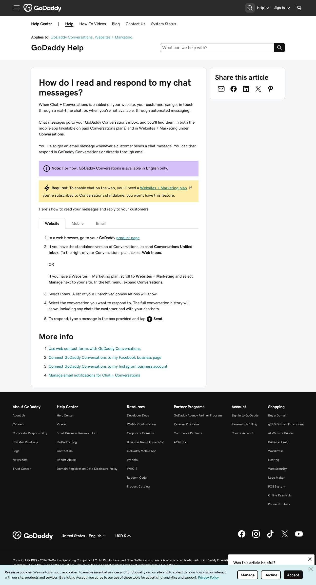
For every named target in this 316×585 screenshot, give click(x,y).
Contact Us (135, 24)
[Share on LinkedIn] (246, 89)
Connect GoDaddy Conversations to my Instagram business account (108, 366)
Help (69, 24)
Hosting (273, 459)
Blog (116, 24)
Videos (61, 424)
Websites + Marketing (114, 37)
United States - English (81, 536)
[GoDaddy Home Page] (33, 535)
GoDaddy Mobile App (141, 451)
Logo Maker (276, 477)
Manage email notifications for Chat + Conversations (94, 375)
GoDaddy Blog (67, 442)
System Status (163, 24)
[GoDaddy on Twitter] (284, 537)
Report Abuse (66, 459)
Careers (18, 424)
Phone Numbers (279, 504)
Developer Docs (138, 415)
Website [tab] (52, 223)
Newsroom (20, 459)
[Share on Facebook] (233, 89)
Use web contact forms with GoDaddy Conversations (94, 348)
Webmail (133, 459)
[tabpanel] (118, 279)
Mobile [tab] (77, 223)
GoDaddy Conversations (72, 37)
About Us (19, 415)
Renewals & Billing (244, 424)
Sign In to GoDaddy (245, 415)
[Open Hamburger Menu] (15, 8)
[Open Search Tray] (250, 8)
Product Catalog (138, 486)
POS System (276, 486)
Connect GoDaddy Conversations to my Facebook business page (105, 357)
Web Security (277, 468)
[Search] (279, 47)
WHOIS (132, 468)
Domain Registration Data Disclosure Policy (87, 468)
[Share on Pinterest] (270, 89)
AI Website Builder (281, 433)
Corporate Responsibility (30, 433)
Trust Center (22, 468)
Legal (16, 451)
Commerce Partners (188, 433)
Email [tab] (101, 223)
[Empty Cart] (298, 7)
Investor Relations (25, 442)
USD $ (120, 536)
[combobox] (217, 47)
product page (127, 238)
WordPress (275, 451)
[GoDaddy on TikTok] (270, 537)
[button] (309, 559)
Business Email (278, 442)
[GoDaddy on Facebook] (241, 537)
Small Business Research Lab (77, 433)
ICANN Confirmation (141, 424)
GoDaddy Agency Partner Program (198, 415)
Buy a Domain (277, 415)
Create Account (243, 433)
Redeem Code (137, 477)
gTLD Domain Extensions (285, 424)
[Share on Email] (221, 89)
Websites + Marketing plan (163, 188)
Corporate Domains (141, 433)
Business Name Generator (145, 442)
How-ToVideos (92, 24)
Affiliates (180, 442)
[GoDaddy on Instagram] (256, 537)
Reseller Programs (186, 424)
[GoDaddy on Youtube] (299, 537)
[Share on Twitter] (258, 89)
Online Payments (280, 495)
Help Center (65, 415)
